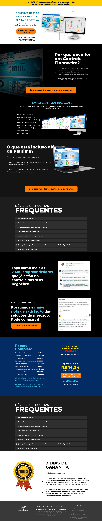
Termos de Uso (60, 506)
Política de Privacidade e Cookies (46, 506)
